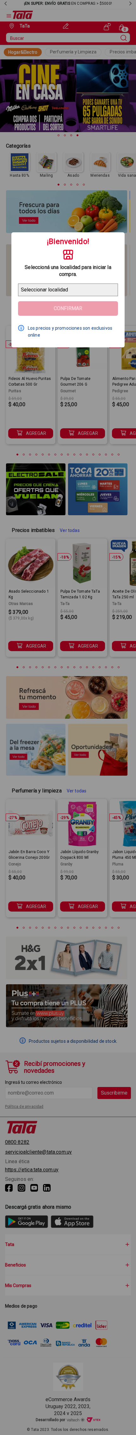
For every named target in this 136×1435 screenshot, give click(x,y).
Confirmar (68, 308)
